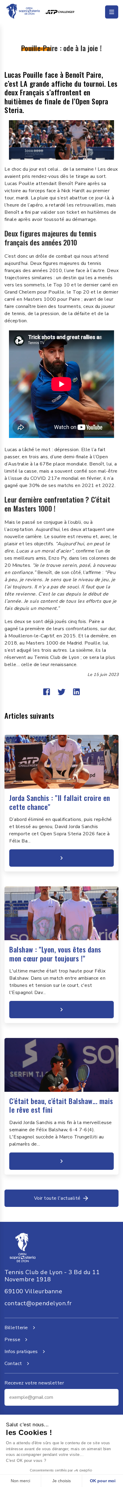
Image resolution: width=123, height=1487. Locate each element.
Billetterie (16, 1327)
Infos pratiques (21, 1351)
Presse (12, 1339)
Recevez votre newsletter (34, 1383)
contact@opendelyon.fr (38, 1303)
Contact (13, 1363)
